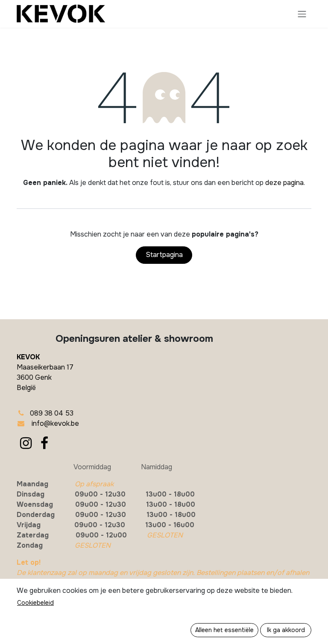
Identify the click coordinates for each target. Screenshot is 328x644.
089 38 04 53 (51, 413)
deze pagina (284, 182)
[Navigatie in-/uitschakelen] (302, 13)
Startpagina (164, 254)
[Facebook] (44, 443)
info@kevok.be (55, 423)
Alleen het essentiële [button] (224, 630)
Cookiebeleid (35, 602)
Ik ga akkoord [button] (286, 630)
